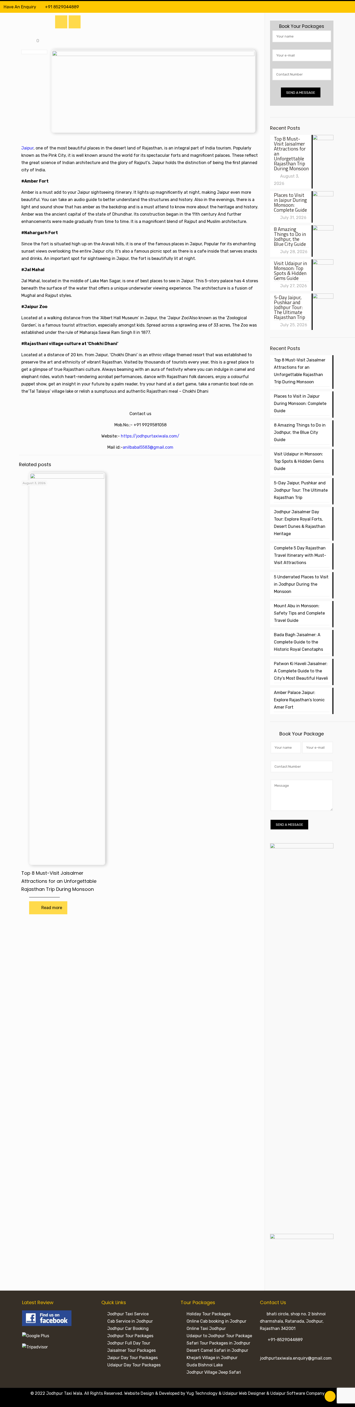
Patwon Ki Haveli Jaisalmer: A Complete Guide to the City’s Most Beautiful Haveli (301, 671)
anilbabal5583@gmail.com (148, 447)
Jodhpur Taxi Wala (64, 1393)
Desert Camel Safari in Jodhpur (217, 1350)
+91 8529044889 (62, 6)
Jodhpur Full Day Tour (128, 1343)
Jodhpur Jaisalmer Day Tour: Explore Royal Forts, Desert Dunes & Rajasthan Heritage (299, 522)
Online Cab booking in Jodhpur (216, 1321)
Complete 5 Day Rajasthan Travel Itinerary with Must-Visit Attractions (300, 555)
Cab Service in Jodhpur (130, 1321)
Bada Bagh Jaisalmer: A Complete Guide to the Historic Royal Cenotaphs (298, 642)
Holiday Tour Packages (209, 1313)
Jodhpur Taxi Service (128, 1313)
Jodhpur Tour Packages (130, 1335)
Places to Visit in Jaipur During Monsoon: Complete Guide (300, 403)
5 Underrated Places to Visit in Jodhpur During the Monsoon (301, 584)
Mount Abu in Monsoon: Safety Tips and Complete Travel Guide (299, 613)
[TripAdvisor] (348, 7)
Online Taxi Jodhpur (206, 1328)
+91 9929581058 (150, 424)
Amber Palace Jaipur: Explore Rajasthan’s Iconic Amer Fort (299, 700)
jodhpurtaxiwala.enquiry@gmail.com (296, 1358)
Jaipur (27, 148)
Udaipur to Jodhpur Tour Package (219, 1335)
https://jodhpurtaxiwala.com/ (150, 436)
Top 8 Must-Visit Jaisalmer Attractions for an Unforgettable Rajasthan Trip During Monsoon (58, 881)
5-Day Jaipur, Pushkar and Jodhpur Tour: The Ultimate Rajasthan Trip (301, 490)
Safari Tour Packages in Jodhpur (218, 1343)
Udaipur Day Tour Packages (134, 1364)
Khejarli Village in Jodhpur (212, 1357)
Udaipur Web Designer (243, 1393)
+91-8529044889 (285, 1339)
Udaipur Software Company (297, 1393)
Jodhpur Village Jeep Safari (214, 1372)
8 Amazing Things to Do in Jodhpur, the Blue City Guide (300, 432)
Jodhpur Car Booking (128, 1328)
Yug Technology (202, 1393)
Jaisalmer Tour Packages (131, 1350)
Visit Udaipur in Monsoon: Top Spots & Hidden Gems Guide (299, 461)
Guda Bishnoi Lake (205, 1364)
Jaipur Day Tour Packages (132, 1357)
